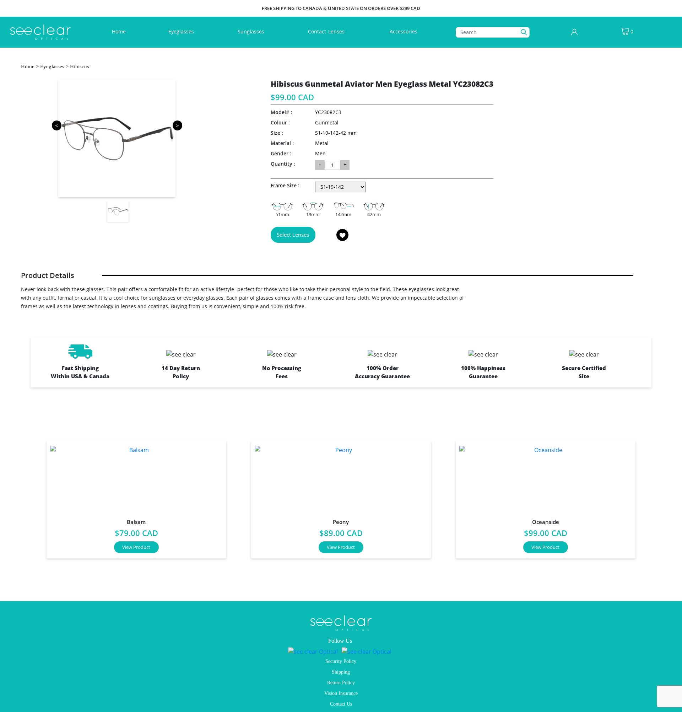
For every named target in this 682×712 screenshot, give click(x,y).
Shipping (341, 672)
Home (120, 31)
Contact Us (341, 704)
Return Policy (341, 682)
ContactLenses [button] (327, 31)
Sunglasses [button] (252, 31)
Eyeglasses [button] (181, 31)
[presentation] (26, 497)
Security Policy (340, 661)
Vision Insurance (341, 693)
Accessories (403, 31)
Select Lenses (293, 234)
